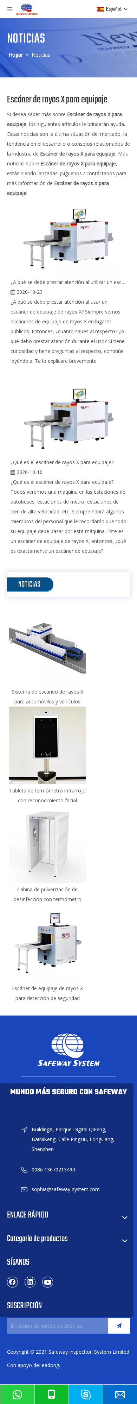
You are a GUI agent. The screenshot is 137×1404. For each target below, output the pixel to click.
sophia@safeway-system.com (66, 1189)
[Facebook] (12, 1282)
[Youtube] (47, 1282)
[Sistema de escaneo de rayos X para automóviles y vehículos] (47, 646)
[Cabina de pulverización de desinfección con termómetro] (47, 844)
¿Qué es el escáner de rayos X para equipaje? (62, 462)
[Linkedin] (30, 1282)
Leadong (49, 1365)
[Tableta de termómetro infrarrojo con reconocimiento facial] (47, 745)
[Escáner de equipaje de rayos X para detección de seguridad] (47, 943)
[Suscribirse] (119, 1326)
